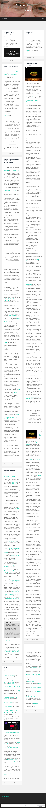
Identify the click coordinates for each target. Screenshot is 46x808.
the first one (14, 482)
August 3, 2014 (8, 60)
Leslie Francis (8, 298)
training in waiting (30, 681)
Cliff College (16, 508)
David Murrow (29, 284)
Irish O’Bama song (12, 683)
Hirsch (5, 341)
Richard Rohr (7, 570)
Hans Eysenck (9, 598)
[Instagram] (20, 10)
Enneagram (7, 567)
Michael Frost (13, 190)
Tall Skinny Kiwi (16, 485)
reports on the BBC (14, 71)
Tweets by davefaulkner (7, 798)
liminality (39, 475)
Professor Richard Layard (14, 97)
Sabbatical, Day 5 (9, 470)
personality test (16, 598)
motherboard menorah (13, 747)
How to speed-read (8, 706)
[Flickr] (28, 10)
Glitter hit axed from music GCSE (11, 750)
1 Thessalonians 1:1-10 (31, 100)
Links (27, 646)
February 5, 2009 (8, 661)
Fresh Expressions (12, 315)
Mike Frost (15, 648)
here (28, 50)
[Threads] (23, 10)
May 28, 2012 (29, 57)
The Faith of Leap (35, 96)
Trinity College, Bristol (12, 541)
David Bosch (11, 188)
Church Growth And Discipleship (9, 33)
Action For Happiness (11, 66)
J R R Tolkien (37, 459)
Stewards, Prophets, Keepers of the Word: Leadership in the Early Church (12, 416)
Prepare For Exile (15, 170)
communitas (30, 476)
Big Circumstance (23, 5)
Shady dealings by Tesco (9, 712)
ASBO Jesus (11, 682)
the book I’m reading (9, 113)
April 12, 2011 (8, 153)
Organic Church (10, 390)
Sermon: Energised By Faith (31, 64)
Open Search (43, 19)
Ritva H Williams (7, 418)
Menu (5, 18)
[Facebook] (15, 10)
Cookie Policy (23, 805)
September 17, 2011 (31, 639)
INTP (13, 559)
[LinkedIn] (30, 10)
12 (14, 661)
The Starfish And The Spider (10, 476)
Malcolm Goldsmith (8, 551)
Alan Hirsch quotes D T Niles (10, 675)
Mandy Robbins (12, 594)
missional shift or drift (35, 667)
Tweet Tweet (5, 796)
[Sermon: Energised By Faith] (34, 74)
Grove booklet (11, 580)
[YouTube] (25, 10)
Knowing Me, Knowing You (14, 548)
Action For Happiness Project (10, 74)
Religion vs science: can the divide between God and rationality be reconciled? (33, 676)
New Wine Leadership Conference (33, 33)
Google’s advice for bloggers (32, 696)
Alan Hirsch (6, 39)
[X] (18, 10)
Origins (5, 764)
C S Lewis (30, 459)
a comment (13, 483)
